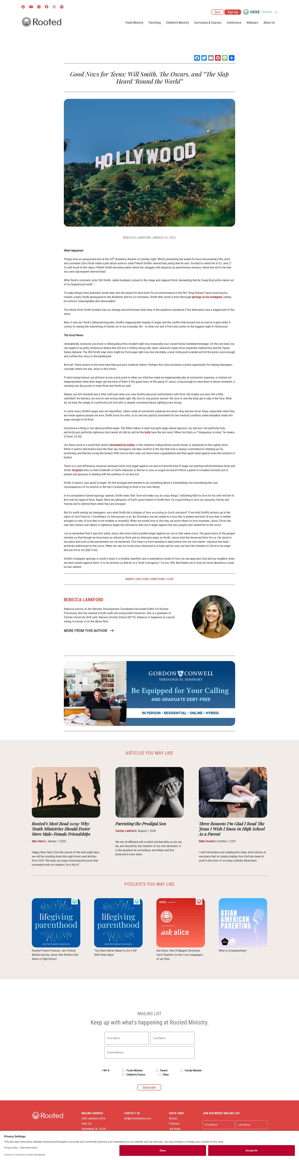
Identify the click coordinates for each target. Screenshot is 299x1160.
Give (217, 12)
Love (170, 579)
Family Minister (193, 1070)
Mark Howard (207, 841)
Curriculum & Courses (207, 22)
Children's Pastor (135, 1074)
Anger (129, 579)
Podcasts (174, 1123)
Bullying (142, 579)
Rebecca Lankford (137, 237)
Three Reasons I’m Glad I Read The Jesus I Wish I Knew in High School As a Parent (232, 829)
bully (147, 432)
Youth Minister (134, 1070)
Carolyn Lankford (125, 830)
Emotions (158, 579)
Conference (234, 22)
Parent (163, 1070)
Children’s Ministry (177, 22)
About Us (269, 22)
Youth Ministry (134, 22)
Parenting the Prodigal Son (140, 823)
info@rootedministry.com (137, 1118)
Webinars (252, 22)
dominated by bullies (122, 445)
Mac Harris (38, 841)
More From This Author (85, 631)
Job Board (174, 1128)
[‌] (38, 7)
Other (166, 1074)
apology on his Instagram (207, 297)
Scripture (77, 470)
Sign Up (233, 12)
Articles (173, 1118)
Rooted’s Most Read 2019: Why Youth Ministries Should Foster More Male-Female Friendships (61, 829)
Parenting (155, 22)
